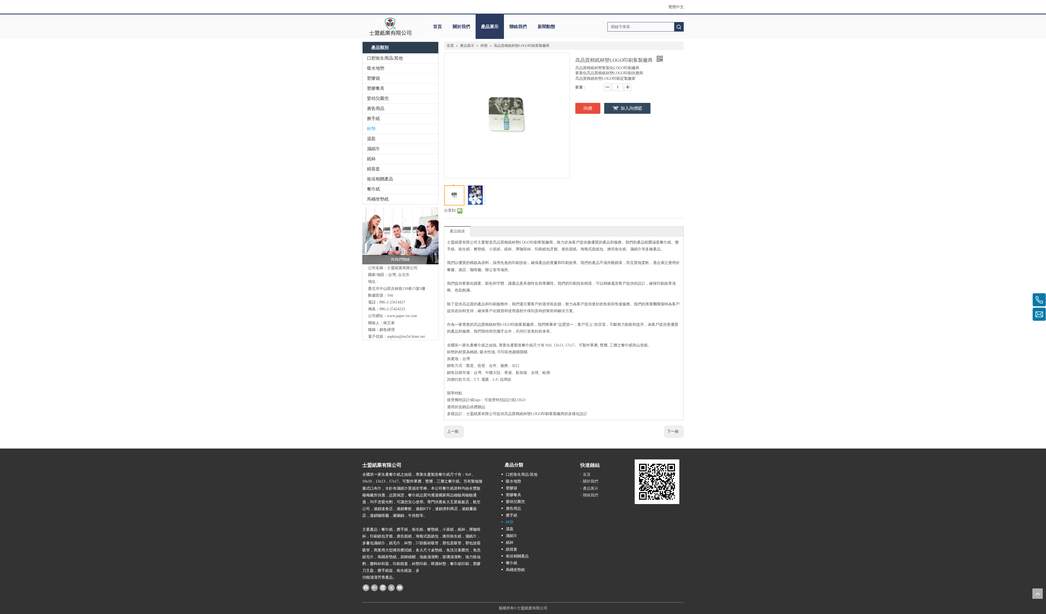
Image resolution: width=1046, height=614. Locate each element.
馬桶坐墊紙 (378, 199)
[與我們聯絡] (400, 235)
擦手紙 (373, 118)
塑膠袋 (373, 78)
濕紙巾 (373, 148)
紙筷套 (373, 169)
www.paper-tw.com (402, 316)
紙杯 (371, 158)
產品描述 (457, 231)
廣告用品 (375, 108)
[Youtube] (399, 587)
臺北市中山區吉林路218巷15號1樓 (396, 289)
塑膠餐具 (375, 88)
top (1037, 593)
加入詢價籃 (631, 108)
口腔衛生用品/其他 (385, 58)
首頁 (437, 26)
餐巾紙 (373, 189)
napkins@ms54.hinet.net (406, 336)
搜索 (678, 26)
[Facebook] (366, 587)
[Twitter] (391, 587)
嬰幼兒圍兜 (378, 98)
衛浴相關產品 (380, 179)
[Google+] (374, 587)
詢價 (587, 108)
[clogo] (390, 26)
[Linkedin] (382, 587)
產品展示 (489, 26)
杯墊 (371, 128)
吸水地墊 (375, 68)
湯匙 (371, 138)
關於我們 (461, 26)
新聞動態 (546, 26)
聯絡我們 (518, 26)
